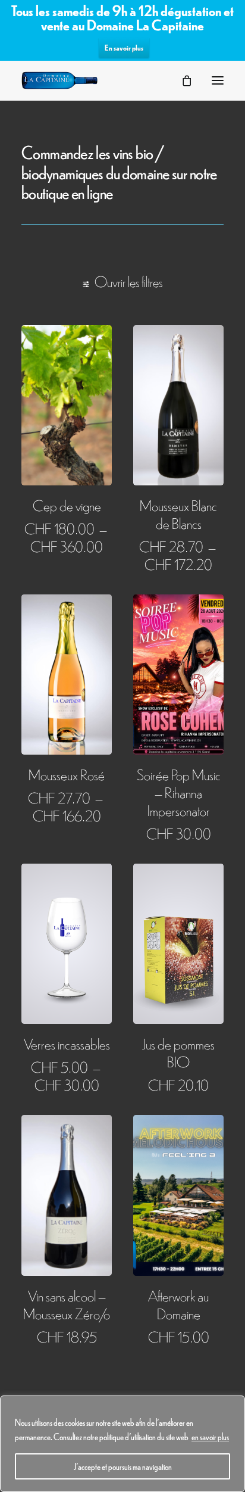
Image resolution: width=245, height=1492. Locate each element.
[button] (217, 80)
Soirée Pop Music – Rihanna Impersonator (179, 792)
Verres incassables (67, 1043)
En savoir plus (124, 47)
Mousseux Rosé (67, 774)
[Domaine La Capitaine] (59, 80)
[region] (122, 1444)
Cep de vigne (67, 505)
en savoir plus (210, 1436)
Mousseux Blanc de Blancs (178, 513)
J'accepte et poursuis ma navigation (123, 1466)
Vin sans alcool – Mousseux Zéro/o (66, 1304)
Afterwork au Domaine (178, 1304)
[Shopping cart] (181, 80)
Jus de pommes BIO (178, 1052)
